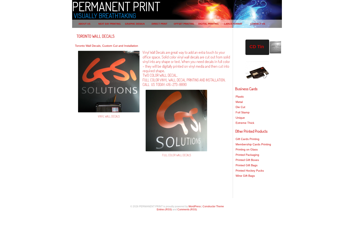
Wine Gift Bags (245, 175)
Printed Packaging (247, 154)
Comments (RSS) (187, 209)
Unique (240, 117)
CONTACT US (257, 24)
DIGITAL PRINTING (208, 24)
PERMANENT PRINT (116, 6)
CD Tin (257, 46)
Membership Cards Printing (253, 144)
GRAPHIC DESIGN (135, 24)
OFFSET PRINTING (184, 24)
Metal (239, 102)
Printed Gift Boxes (247, 160)
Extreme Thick (245, 122)
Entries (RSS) (164, 209)
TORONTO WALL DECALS (96, 36)
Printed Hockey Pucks (250, 170)
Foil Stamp (243, 112)
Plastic (240, 96)
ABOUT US (84, 24)
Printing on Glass (247, 149)
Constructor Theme (213, 206)
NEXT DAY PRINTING (109, 24)
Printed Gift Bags (247, 165)
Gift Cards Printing (247, 139)
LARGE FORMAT (233, 24)
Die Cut (240, 107)
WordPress (194, 206)
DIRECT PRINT (159, 24)
